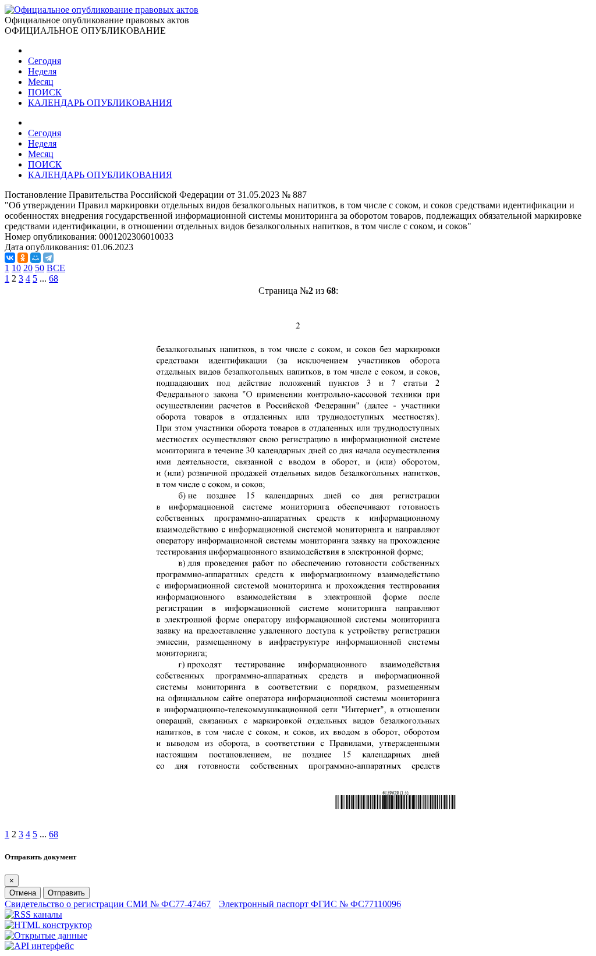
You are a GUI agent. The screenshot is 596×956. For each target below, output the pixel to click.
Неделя (42, 71)
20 (28, 268)
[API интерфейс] (39, 946)
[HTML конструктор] (48, 925)
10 (16, 268)
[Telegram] (48, 258)
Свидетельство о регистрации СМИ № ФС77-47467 (108, 904)
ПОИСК (45, 92)
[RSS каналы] (33, 914)
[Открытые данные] (46, 935)
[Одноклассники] (22, 258)
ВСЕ (56, 268)
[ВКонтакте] (10, 258)
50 (39, 268)
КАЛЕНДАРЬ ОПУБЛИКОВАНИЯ (100, 103)
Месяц (41, 82)
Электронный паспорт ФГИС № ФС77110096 (310, 904)
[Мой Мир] (35, 258)
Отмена (22, 893)
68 (53, 278)
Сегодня (44, 61)
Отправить (66, 893)
